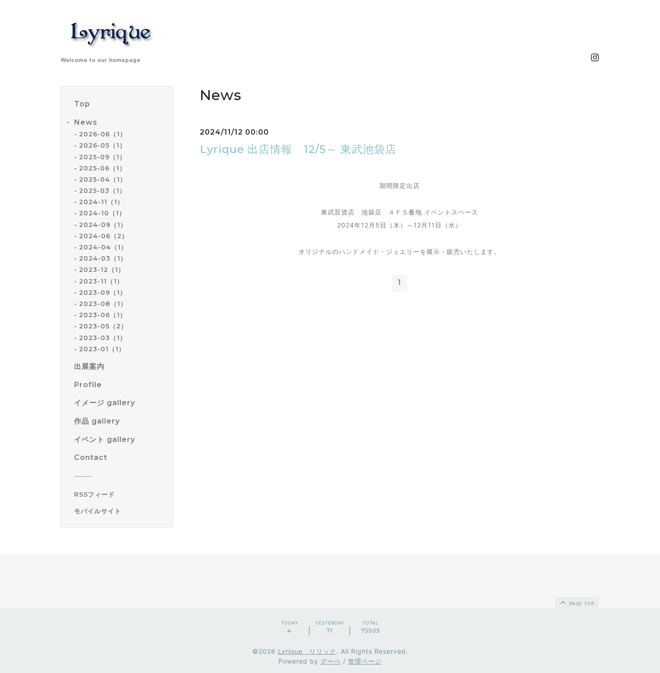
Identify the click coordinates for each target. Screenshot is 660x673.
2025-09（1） (102, 157)
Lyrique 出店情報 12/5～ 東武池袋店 (298, 149)
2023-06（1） (103, 315)
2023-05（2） (103, 326)
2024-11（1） (101, 202)
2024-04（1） (103, 247)
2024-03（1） (103, 258)
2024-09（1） (103, 225)
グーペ (331, 661)
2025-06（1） (102, 168)
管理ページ (365, 661)
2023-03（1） (103, 338)
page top (581, 603)
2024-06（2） (103, 236)
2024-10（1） (102, 213)
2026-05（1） (102, 145)
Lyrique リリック (307, 651)
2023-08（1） (103, 304)
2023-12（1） (102, 270)
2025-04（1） (103, 179)
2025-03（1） (102, 191)
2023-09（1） (103, 292)
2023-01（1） (102, 349)
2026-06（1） (103, 134)
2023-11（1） (101, 281)
